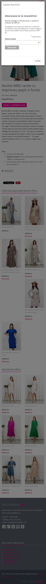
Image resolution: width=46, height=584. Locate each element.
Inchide (38, 61)
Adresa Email (22, 39)
